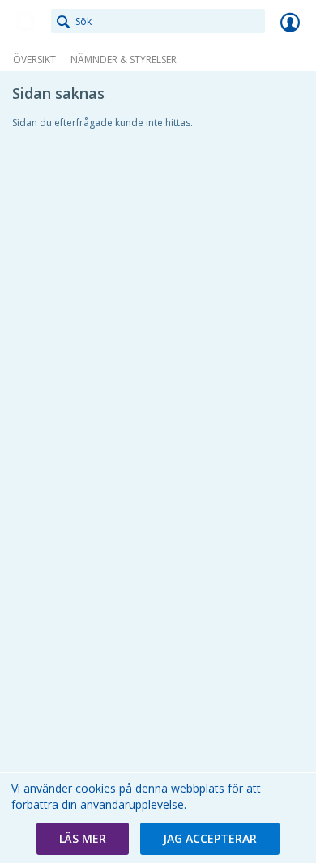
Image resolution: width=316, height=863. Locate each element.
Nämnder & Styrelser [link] (123, 59)
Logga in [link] (290, 22)
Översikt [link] (34, 59)
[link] (26, 22)
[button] (82, 839)
